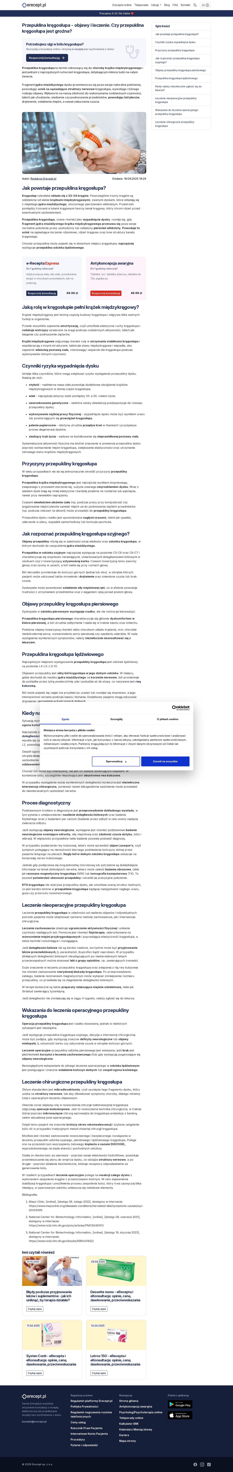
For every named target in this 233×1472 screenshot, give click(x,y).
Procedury (78, 1439)
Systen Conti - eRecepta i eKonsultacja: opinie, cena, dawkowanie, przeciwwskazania (51, 1360)
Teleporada (141, 5)
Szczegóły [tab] (116, 719)
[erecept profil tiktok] (209, 1464)
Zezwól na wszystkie (165, 761)
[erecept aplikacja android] (189, 1404)
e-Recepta (42, 263)
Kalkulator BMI (128, 1423)
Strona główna (128, 1401)
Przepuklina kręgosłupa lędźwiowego (176, 78)
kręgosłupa (73, 44)
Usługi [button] (155, 5)
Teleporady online (131, 1418)
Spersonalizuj (114, 761)
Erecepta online (122, 5)
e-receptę (77, 49)
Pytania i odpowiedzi (84, 1445)
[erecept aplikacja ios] (189, 1415)
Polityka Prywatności (84, 1406)
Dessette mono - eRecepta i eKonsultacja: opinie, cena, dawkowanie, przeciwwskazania (115, 1296)
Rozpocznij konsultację (44, 58)
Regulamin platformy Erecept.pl (91, 1401)
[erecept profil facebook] (195, 1464)
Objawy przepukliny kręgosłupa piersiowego (180, 70)
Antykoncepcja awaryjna (111, 263)
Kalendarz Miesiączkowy (135, 1429)
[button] (195, 5)
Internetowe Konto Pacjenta (89, 1433)
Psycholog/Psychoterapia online (140, 1412)
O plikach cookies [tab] (167, 719)
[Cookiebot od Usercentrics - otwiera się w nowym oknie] (175, 708)
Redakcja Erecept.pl (43, 178)
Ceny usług (78, 1422)
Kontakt (185, 5)
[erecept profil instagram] (202, 1464)
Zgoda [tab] (65, 719)
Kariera (124, 1435)
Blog (167, 5)
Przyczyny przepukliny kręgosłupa (174, 50)
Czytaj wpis (35, 1308)
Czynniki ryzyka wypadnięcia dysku (175, 42)
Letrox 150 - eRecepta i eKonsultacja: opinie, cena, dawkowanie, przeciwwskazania (115, 1360)
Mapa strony (127, 1441)
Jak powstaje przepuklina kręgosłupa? (177, 34)
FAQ (175, 5)
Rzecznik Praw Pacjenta (86, 1428)
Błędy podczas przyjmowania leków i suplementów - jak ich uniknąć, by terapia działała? (49, 1296)
